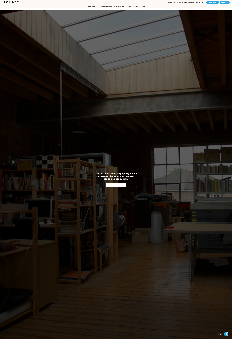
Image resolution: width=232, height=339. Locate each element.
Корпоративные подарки (92, 6)
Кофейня (136, 6)
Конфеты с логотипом (106, 6)
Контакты (143, 6)
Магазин (130, 6)
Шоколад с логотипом (119, 6)
